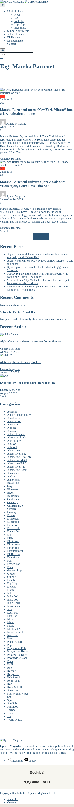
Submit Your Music (18, 30)
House (11, 589)
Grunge (11, 576)
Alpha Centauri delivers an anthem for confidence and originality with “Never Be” (37, 256)
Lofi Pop (12, 615)
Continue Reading (10, 158)
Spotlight (12, 703)
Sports (10, 700)
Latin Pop (12, 612)
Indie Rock (13, 602)
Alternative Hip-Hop (19, 456)
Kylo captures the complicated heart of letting (27, 382)
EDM (10, 538)
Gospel (11, 573)
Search (4, 231)
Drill (9, 534)
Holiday (11, 586)
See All (4, 396)
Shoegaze (12, 690)
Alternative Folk (16, 453)
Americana (13, 479)
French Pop (13, 563)
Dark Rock (13, 528)
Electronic (20, 27)
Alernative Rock (16, 437)
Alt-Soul (12, 447)
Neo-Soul (12, 635)
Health (11, 580)
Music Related (15, 11)
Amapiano (13, 473)
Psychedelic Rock (17, 657)
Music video (14, 628)
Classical (12, 508)
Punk (10, 661)
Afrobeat (12, 427)
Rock (17, 14)
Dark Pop (12, 525)
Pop (9, 645)
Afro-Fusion (14, 421)
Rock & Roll (14, 687)
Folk (9, 560)
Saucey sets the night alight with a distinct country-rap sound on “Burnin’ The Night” (37, 275)
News (10, 638)
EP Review (13, 37)
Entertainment (15, 40)
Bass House (14, 482)
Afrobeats (12, 431)
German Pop (14, 570)
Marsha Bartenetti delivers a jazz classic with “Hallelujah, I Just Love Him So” (33, 184)
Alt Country (14, 440)
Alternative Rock (17, 469)
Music (10, 625)
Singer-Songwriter (17, 693)
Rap (9, 667)
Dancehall (13, 518)
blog (9, 486)
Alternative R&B (17, 463)
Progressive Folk (16, 648)
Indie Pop (19, 21)
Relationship (14, 677)
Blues (10, 492)
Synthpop (12, 706)
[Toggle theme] (2, 5)
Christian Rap (15, 505)
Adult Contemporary (19, 414)
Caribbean (13, 499)
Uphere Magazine (16, 123)
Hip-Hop (19, 24)
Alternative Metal (17, 460)
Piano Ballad (14, 641)
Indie (10, 593)
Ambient (12, 476)
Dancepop (13, 521)
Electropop (13, 547)
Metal (10, 619)
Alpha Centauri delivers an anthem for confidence (30, 341)
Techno (11, 709)
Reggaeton (13, 674)
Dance (11, 515)
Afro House (14, 418)
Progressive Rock (17, 654)
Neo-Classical (15, 632)
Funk (10, 567)
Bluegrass (12, 489)
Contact (11, 43)
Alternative (13, 450)
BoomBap (13, 495)
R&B (17, 17)
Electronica (13, 544)
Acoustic (12, 411)
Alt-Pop (11, 443)
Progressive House (17, 651)
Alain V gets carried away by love (20, 362)
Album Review (16, 34)
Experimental (14, 557)
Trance (11, 713)
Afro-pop (12, 424)
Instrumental (14, 606)
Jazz (2, 96)
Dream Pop (13, 531)
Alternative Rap (16, 466)
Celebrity (12, 502)
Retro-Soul (13, 680)
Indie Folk (13, 596)
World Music (14, 719)
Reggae (11, 670)
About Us (12, 799)
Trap (9, 716)
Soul (9, 696)
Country (12, 512)
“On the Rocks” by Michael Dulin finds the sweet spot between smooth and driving (38, 281)
